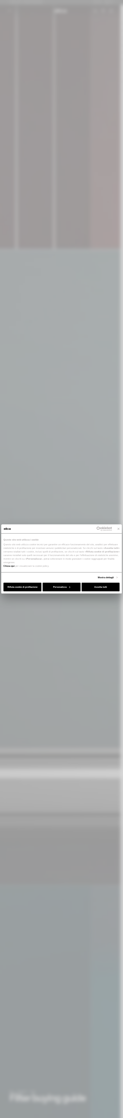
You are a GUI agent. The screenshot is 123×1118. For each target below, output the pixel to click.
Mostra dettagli (106, 577)
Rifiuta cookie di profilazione (23, 587)
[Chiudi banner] (118, 529)
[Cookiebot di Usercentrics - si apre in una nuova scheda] (99, 529)
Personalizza (60, 587)
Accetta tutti (100, 587)
